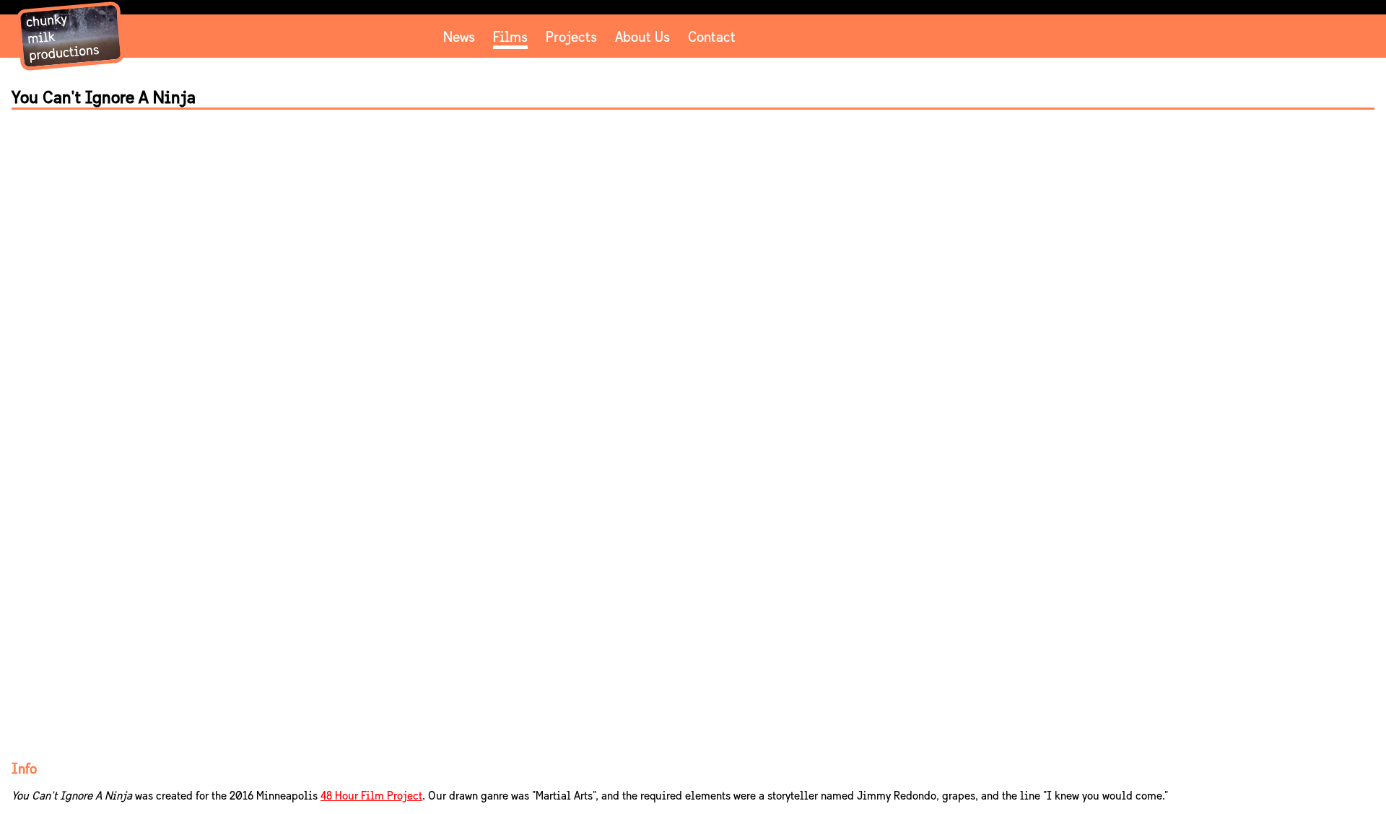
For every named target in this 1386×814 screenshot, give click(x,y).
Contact (712, 36)
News (459, 36)
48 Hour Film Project (371, 795)
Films (510, 36)
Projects (571, 36)
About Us (642, 36)
